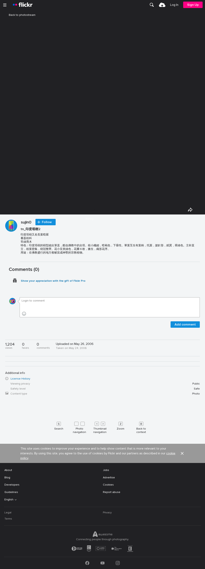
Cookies (108, 484)
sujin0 (26, 222)
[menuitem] (151, 5)
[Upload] (162, 5)
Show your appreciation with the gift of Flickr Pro (53, 280)
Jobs (106, 470)
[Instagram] (117, 563)
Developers (11, 484)
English (8, 499)
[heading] (22, 5)
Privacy (107, 512)
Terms (8, 518)
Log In (174, 5)
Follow (47, 222)
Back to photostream (22, 15)
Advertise (109, 477)
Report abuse (111, 492)
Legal (7, 512)
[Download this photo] (199, 209)
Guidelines (11, 492)
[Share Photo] (190, 209)
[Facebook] (87, 563)
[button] (182, 453)
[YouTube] (102, 563)
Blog (7, 477)
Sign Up (193, 5)
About (8, 470)
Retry (89, 219)
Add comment (185, 325)
